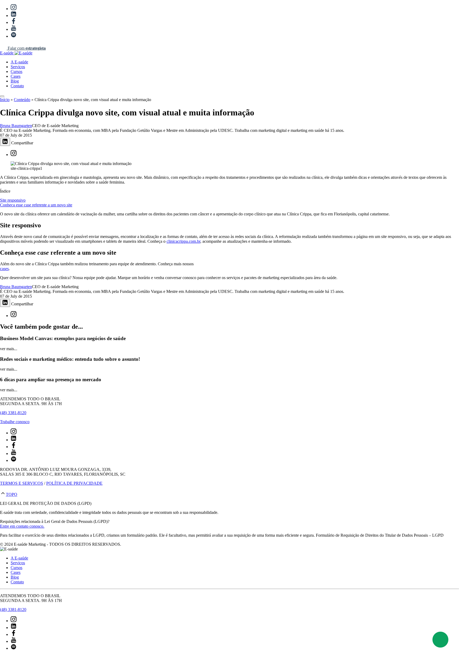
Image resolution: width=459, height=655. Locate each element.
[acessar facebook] (13, 22)
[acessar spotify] (13, 36)
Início (5, 99)
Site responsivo (13, 200)
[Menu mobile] (2, 96)
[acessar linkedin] (13, 15)
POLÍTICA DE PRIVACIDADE (74, 483)
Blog (15, 81)
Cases (15, 76)
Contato (17, 86)
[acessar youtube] (13, 29)
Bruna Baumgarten (16, 125)
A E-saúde (19, 62)
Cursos (16, 71)
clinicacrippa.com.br (183, 241)
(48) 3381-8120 (13, 412)
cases (4, 268)
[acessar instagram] (13, 8)
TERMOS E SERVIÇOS (21, 483)
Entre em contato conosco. (22, 526)
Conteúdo (22, 99)
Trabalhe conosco (14, 421)
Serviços (18, 66)
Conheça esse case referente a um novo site (36, 205)
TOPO (11, 494)
